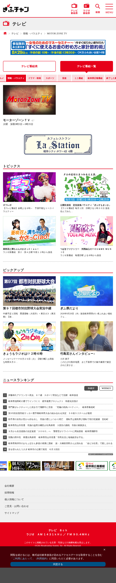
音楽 (64, 78)
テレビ (15, 33)
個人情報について (14, 499)
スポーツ (50, 78)
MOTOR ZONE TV (57, 33)
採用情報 (9, 492)
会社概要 (9, 486)
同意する (58, 564)
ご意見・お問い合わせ (17, 506)
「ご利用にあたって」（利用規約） (29, 558)
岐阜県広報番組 (95, 78)
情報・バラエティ (32, 33)
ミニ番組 (78, 78)
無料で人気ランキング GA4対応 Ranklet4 (100, 454)
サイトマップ (12, 513)
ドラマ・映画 (34, 78)
